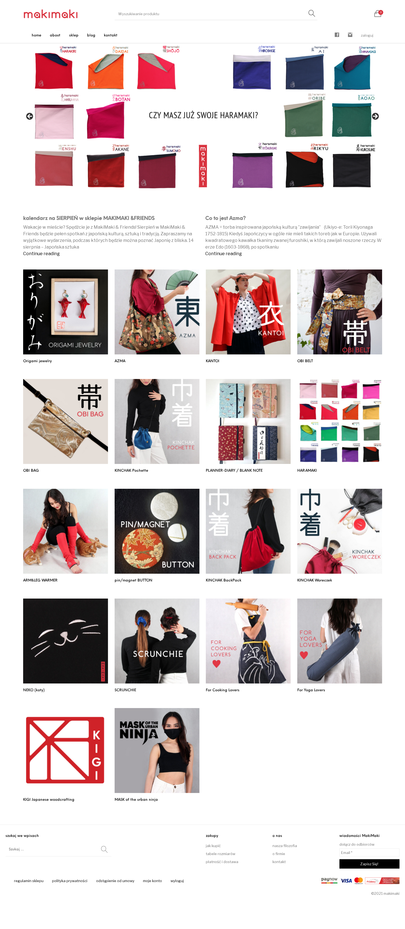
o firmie (278, 853)
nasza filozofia (284, 845)
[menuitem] (37, 35)
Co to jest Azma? (225, 218)
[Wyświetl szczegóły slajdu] (202, 118)
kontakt (279, 861)
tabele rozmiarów (220, 853)
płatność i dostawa (222, 861)
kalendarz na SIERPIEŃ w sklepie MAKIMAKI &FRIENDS (89, 218)
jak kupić (213, 845)
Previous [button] (30, 117)
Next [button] (375, 117)
